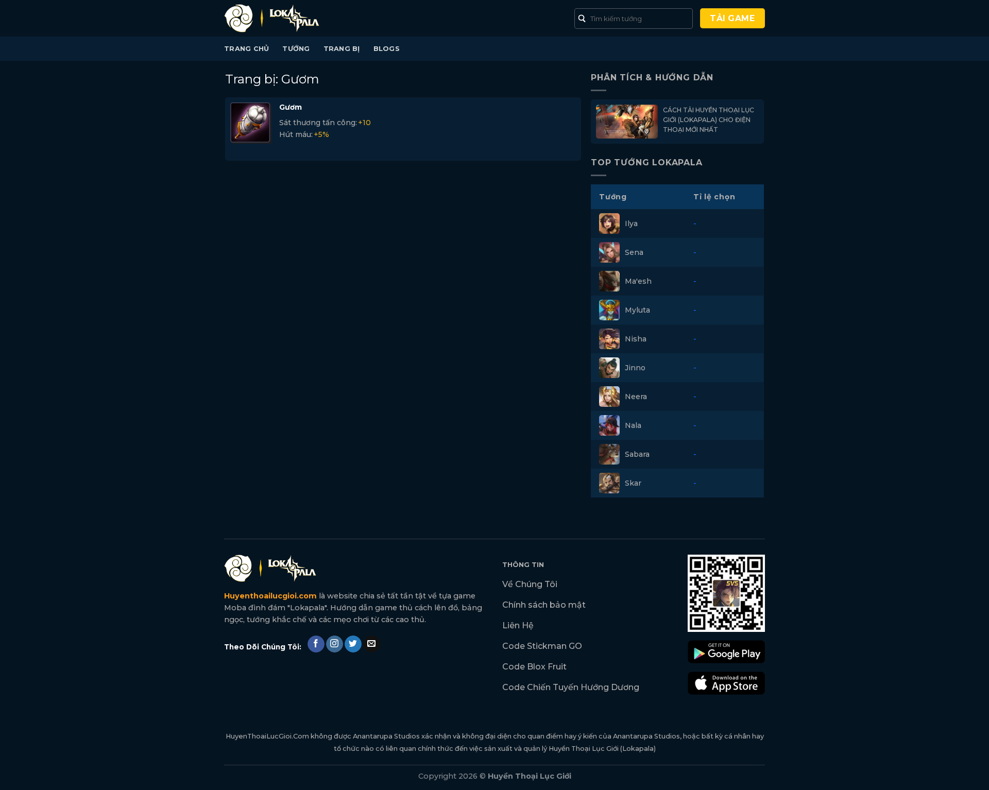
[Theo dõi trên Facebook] (316, 644)
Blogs (386, 49)
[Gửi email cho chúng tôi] (371, 644)
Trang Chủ (246, 49)
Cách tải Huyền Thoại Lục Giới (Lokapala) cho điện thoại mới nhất (708, 119)
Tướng (296, 49)
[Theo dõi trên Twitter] (353, 644)
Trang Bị (341, 49)
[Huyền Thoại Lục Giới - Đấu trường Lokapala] (275, 18)
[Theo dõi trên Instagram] (334, 644)
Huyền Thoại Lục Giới (584, 748)
